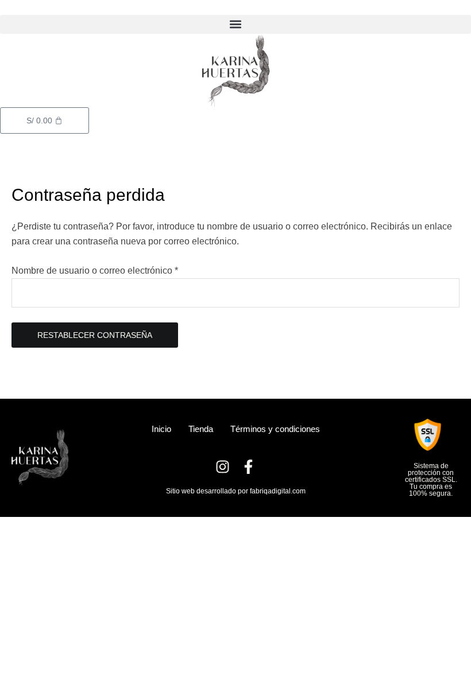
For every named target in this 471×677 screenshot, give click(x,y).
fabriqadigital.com (278, 491)
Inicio (161, 429)
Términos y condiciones (275, 429)
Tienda (200, 429)
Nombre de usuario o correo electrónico (116, 269)
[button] (235, 24)
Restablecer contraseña (94, 335)
